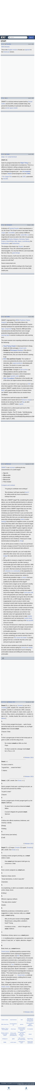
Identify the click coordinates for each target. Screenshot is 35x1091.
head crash (23, 348)
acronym (12, 467)
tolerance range (26, 399)
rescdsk (5, 178)
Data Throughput (8, 378)
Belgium (16, 239)
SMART (3, 467)
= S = (6, 157)
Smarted (20, 705)
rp (6, 98)
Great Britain (10, 241)
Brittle (5, 1042)
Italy (16, 241)
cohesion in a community (12, 571)
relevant (23, 647)
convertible (11, 232)
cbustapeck (9, 225)
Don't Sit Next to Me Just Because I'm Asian (21, 1034)
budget (5, 556)
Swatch (21, 246)
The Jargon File (7, 176)
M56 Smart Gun (4, 1024)
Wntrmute (8, 464)
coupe (3, 232)
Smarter (17, 847)
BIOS (3, 390)
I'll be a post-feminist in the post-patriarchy (13, 1034)
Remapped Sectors (17, 350)
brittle (28, 173)
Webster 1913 (11, 702)
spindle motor (15, 376)
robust (9, 173)
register (21, 404)
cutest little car (24, 235)
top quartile (30, 620)
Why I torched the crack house (21, 1039)
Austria (11, 239)
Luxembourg (26, 241)
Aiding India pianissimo (30, 1042)
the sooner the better (20, 637)
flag (23, 402)
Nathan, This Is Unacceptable (4, 1029)
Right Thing (24, 163)
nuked (22, 519)
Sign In (31, 37)
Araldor (8, 316)
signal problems (17, 363)
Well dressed (5, 46)
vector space (13, 1042)
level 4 (27, 492)
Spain (27, 239)
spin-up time (24, 369)
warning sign (5, 335)
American (6, 52)
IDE (29, 384)
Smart (19, 780)
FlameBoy (8, 44)
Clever (8, 986)
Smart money (5, 951)
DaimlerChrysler (14, 228)
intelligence (5, 1038)
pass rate (30, 592)
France (3, 241)
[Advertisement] (17, 17)
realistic (30, 647)
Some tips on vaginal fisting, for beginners (30, 1020)
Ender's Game (5, 1019)
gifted (13, 1038)
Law (12, 964)
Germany (22, 239)
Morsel (3, 718)
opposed (27, 49)
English (10, 49)
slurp (2, 157)
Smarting (4, 707)
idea (3, 44)
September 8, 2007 (22, 1042)
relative (30, 616)
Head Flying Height (9, 346)
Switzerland (15, 243)
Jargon (8, 154)
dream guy (13, 1029)
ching (21, 541)
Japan (19, 241)
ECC (4, 359)
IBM (17, 320)
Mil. (18, 955)
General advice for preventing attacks (21, 1029)
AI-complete (26, 171)
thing (3, 98)
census (24, 577)
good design (16, 253)
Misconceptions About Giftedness (30, 1024)
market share (28, 618)
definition (4, 702)
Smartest (29, 847)
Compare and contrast (8, 485)
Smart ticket (21, 975)
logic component (6, 329)
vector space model (11, 108)
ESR (24, 176)
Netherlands (5, 243)
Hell (22, 1019)
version (15, 49)
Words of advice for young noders (5, 1034)
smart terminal (12, 157)
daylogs (3, 521)
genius (21, 1024)
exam (25, 592)
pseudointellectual (13, 1024)
